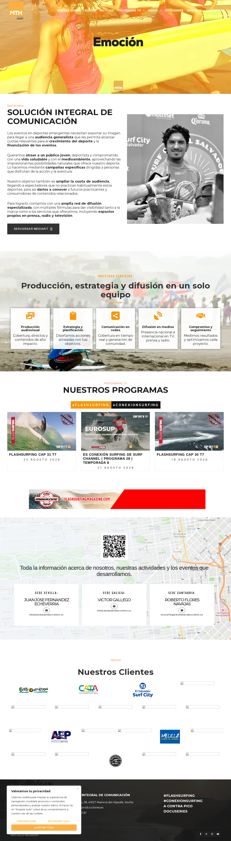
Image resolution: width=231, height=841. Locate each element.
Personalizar (26, 821)
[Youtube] (218, 834)
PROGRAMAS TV (129, 10)
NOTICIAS (107, 10)
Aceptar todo (44, 827)
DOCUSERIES (174, 10)
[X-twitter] (206, 834)
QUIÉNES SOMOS (69, 10)
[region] (44, 810)
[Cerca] (78, 789)
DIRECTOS (194, 10)
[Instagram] (212, 834)
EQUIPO (90, 10)
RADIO (153, 10)
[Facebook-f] (201, 834)
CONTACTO (214, 10)
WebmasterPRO (31, 835)
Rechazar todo (59, 821)
